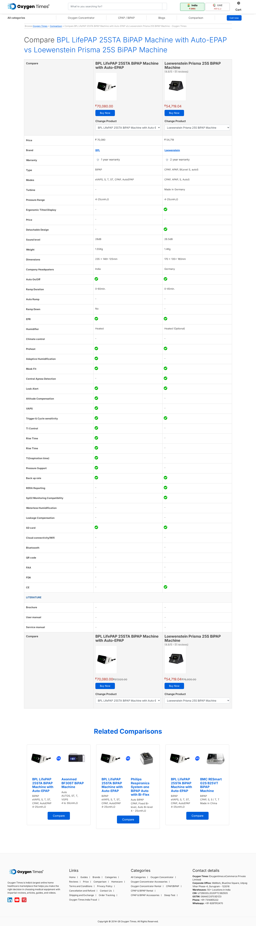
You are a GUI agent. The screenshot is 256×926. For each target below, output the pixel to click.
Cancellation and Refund (82, 891)
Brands (96, 877)
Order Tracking (107, 895)
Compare (59, 815)
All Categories (138, 877)
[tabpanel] (59, 785)
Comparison (196, 17)
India (193, 7)
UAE (218, 7)
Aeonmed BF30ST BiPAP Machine (72, 783)
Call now (234, 17)
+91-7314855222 (209, 899)
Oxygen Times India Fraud (83, 900)
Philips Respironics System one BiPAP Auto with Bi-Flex (140, 786)
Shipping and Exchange (81, 895)
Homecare (117, 882)
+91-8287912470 (214, 903)
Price (86, 882)
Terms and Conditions (80, 886)
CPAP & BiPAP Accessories (145, 895)
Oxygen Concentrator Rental (146, 886)
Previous (20, 792)
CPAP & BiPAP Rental (142, 891)
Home (72, 877)
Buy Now (105, 112)
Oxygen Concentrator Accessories (149, 882)
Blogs (161, 17)
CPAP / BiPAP (126, 17)
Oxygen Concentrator (81, 17)
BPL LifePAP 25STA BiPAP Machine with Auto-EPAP (42, 785)
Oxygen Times (40, 26)
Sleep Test (169, 895)
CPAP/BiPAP (172, 886)
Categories (111, 877)
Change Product (106, 121)
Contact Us (106, 891)
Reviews (73, 882)
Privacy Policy (104, 886)
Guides (84, 877)
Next (236, 792)
